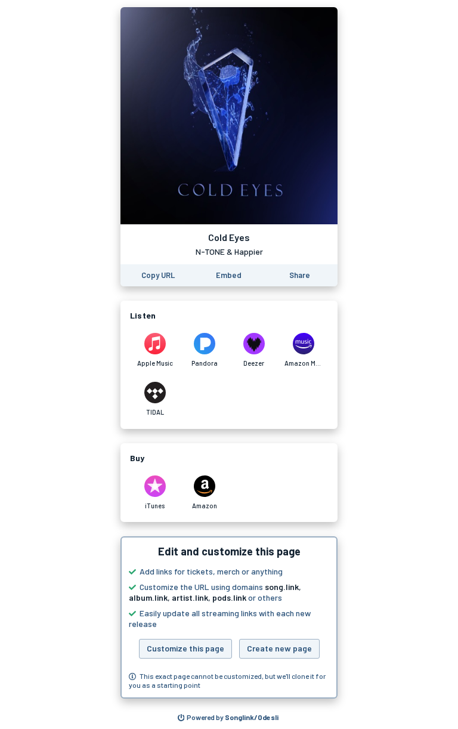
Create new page (279, 648)
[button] (229, 617)
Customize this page (185, 648)
